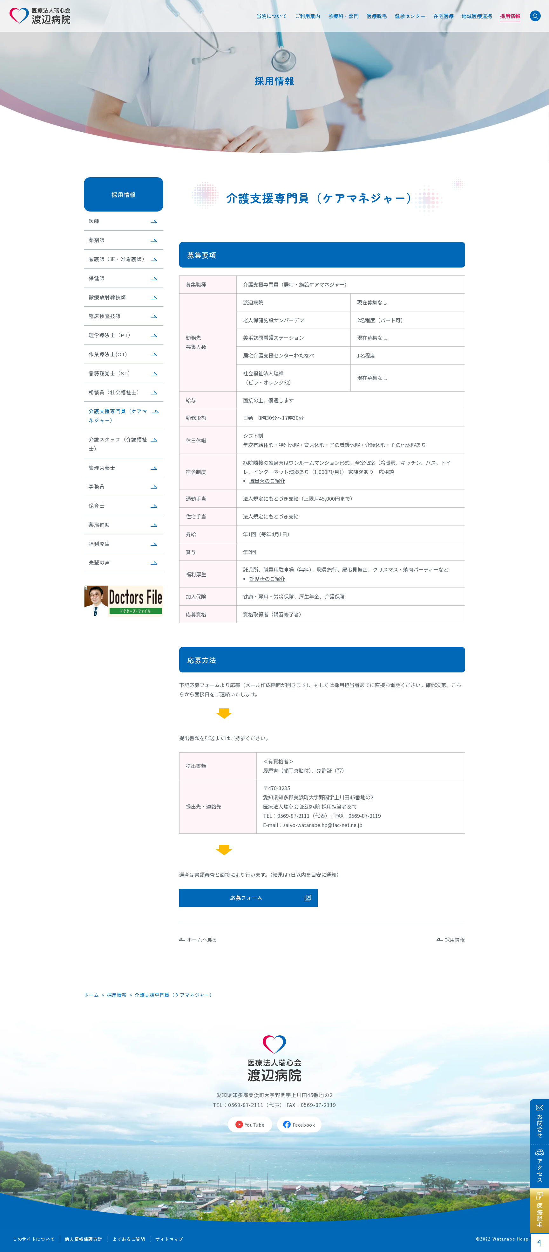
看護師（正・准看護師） (118, 259)
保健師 (97, 278)
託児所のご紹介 (267, 578)
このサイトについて (34, 1239)
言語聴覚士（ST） (111, 373)
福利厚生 (99, 543)
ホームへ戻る (202, 939)
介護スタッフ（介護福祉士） (118, 443)
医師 (94, 221)
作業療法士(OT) (108, 354)
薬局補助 (99, 524)
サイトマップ (169, 1239)
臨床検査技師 (105, 316)
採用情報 (124, 194)
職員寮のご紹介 (267, 480)
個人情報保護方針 (83, 1239)
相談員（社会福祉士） (115, 392)
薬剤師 (97, 240)
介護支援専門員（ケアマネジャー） (118, 415)
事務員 (97, 486)
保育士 (97, 505)
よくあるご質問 (128, 1239)
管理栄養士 (102, 467)
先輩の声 (99, 562)
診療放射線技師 (107, 297)
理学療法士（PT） (111, 335)
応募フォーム (246, 897)
